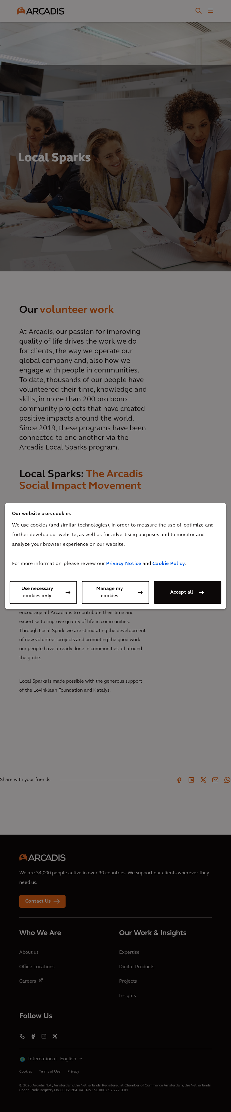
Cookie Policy (168, 563)
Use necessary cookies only (37, 592)
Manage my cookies (109, 592)
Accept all (181, 592)
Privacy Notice (123, 563)
